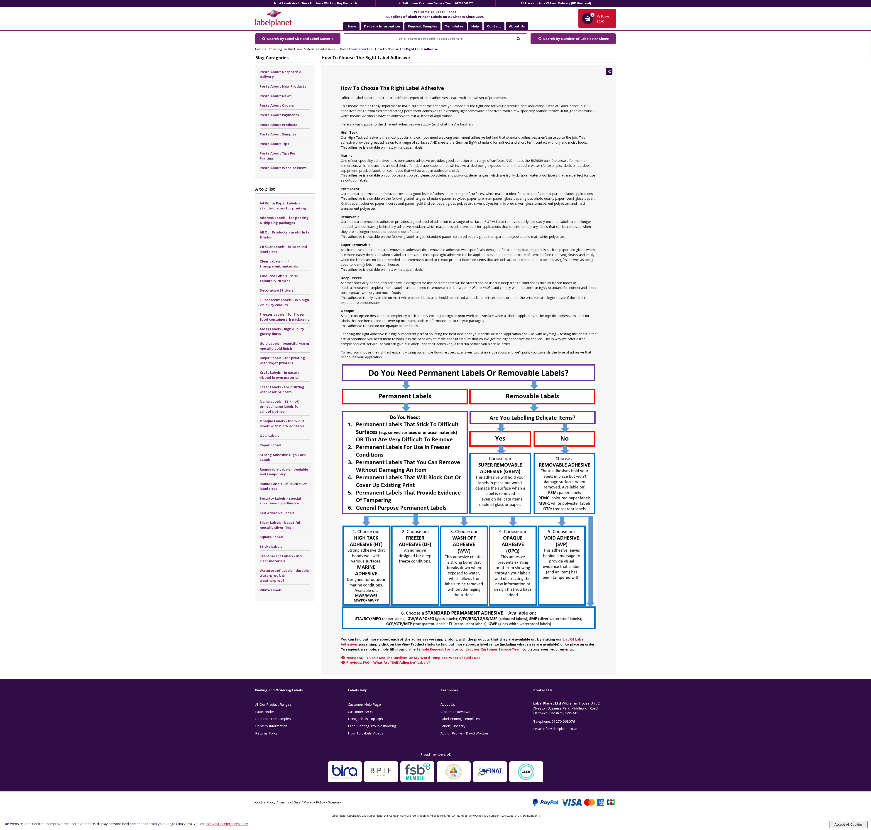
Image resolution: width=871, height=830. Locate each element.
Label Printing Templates (460, 718)
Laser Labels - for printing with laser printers (282, 389)
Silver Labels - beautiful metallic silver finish (280, 525)
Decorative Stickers (277, 290)
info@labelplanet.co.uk (560, 728)
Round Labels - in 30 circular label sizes (283, 486)
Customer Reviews (455, 711)
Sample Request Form (435, 649)
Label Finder (264, 711)
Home (351, 26)
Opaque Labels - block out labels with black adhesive (282, 423)
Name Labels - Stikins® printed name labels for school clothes (280, 406)
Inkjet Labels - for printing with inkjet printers (282, 360)
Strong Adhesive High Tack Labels (283, 457)
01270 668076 (563, 721)
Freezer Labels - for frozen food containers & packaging (285, 317)
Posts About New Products (283, 86)
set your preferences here (227, 823)
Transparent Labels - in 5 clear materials (281, 558)
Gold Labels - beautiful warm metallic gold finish (284, 346)
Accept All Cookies (848, 824)
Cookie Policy (265, 802)
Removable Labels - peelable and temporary (284, 471)
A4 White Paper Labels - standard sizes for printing (283, 205)
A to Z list (265, 189)
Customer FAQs (360, 711)
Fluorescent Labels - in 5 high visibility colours (284, 302)
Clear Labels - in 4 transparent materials (279, 263)
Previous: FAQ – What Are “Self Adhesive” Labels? (387, 662)
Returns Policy (266, 733)
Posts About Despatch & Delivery (281, 74)
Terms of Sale (290, 802)
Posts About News (275, 95)
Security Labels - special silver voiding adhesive (280, 501)
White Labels (271, 590)
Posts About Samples (278, 134)
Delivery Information (271, 726)
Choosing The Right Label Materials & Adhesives (302, 49)
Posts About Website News (283, 167)
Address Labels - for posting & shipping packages (284, 220)
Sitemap (334, 802)
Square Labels (272, 537)
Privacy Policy (314, 802)
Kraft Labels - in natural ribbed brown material (280, 375)
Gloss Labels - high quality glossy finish (282, 331)
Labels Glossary (452, 726)
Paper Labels (270, 445)
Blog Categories (272, 57)
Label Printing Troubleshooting (372, 726)
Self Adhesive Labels (277, 513)
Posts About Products (355, 49)
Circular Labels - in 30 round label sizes (283, 249)
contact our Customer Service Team (490, 649)
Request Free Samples (273, 718)
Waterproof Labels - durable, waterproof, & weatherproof (285, 575)
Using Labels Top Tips (365, 718)
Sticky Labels (271, 546)
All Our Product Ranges (273, 704)
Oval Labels (269, 435)
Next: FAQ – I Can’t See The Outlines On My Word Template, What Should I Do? (412, 657)
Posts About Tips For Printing (278, 155)
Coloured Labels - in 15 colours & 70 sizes (279, 278)
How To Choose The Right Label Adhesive (406, 49)
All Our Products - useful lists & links (284, 234)
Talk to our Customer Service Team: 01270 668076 (437, 3)
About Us (447, 704)
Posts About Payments (279, 115)
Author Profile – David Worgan (464, 733)
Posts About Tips (274, 143)
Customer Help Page (364, 704)
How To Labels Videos (365, 733)
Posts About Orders (277, 105)
